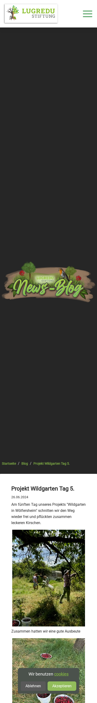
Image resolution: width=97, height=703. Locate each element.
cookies (61, 674)
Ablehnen (33, 686)
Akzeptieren (62, 686)
